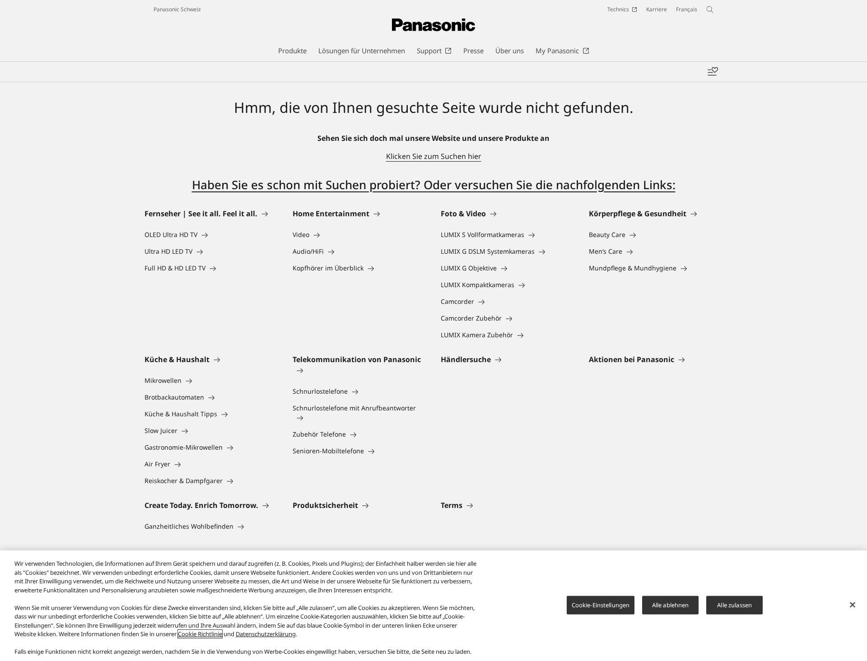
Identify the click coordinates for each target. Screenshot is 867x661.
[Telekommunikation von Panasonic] (359, 370)
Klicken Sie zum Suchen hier (433, 156)
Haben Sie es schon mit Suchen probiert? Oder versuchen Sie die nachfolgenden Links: (434, 185)
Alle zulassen (734, 604)
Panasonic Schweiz (177, 9)
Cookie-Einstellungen (601, 604)
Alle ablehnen (670, 604)
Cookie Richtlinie (200, 634)
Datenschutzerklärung (266, 634)
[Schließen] (852, 604)
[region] (433, 605)
